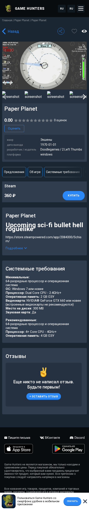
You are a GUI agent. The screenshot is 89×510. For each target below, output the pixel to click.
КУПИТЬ (73, 195)
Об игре (35, 172)
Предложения (14, 172)
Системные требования (63, 172)
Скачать (72, 501)
